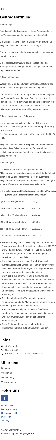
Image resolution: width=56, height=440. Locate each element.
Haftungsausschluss (10, 413)
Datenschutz (7, 406)
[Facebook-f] (4, 398)
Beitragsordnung (9, 409)
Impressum (6, 417)
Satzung (5, 420)
